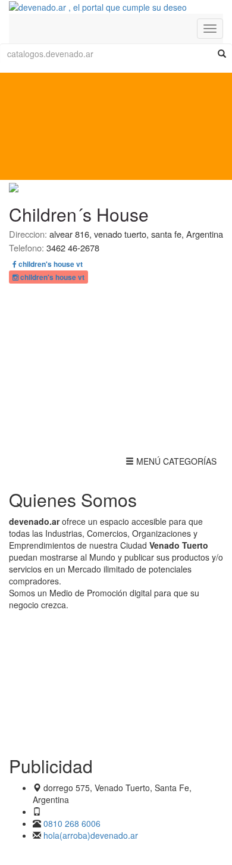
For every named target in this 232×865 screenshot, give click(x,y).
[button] (47, 263)
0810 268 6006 (72, 823)
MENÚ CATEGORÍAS (171, 464)
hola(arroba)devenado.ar (90, 835)
